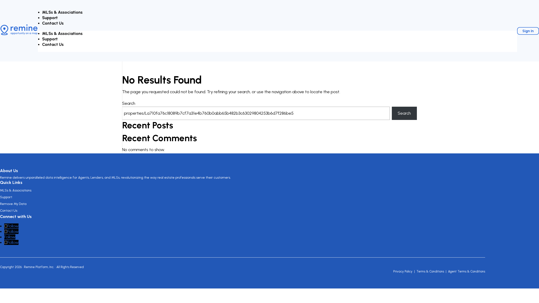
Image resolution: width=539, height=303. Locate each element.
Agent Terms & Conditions (466, 271)
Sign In (528, 31)
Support (50, 17)
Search (128, 103)
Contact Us (53, 23)
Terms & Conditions (430, 271)
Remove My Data (13, 204)
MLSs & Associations (62, 12)
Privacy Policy (402, 271)
